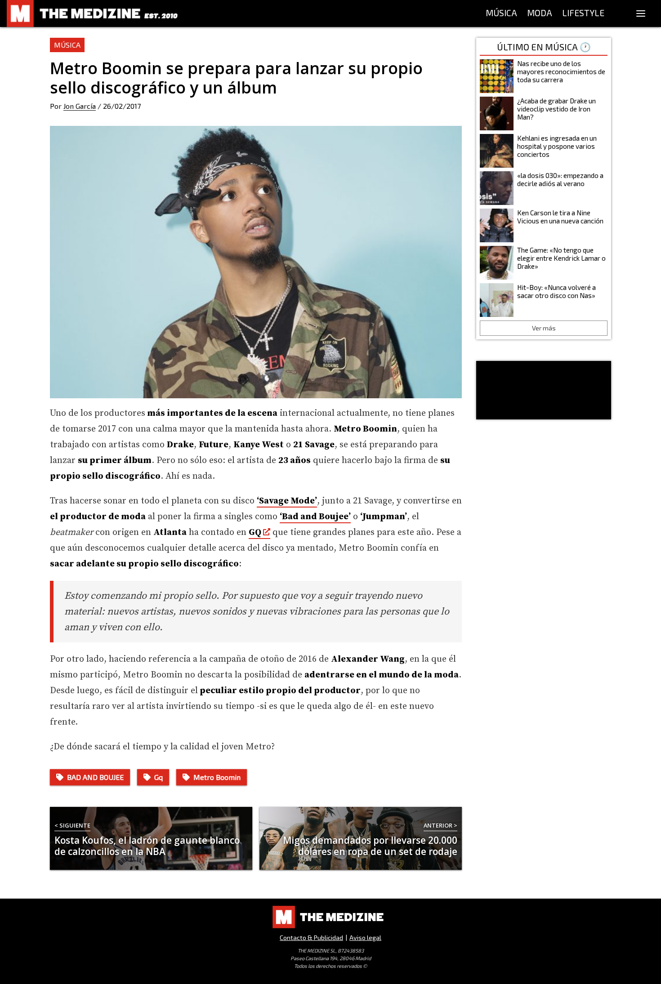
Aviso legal (365, 937)
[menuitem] (501, 13)
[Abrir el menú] (640, 13)
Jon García (79, 106)
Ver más (544, 328)
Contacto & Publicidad (311, 937)
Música (67, 44)
